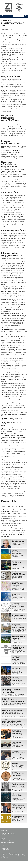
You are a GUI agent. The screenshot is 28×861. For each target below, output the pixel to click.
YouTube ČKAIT (5, 850)
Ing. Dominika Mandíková (16, 814)
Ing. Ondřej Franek (15, 592)
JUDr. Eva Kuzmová (15, 571)
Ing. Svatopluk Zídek (15, 783)
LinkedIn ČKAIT (5, 848)
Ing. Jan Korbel (5, 719)
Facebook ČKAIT (5, 847)
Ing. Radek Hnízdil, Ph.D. (6, 27)
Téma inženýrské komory (7, 842)
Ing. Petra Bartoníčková (16, 645)
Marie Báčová (14, 550)
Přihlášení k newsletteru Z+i (8, 835)
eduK (2, 839)
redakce (13, 793)
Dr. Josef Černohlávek (16, 656)
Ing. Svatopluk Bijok (15, 772)
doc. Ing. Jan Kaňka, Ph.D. (16, 603)
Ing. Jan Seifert (14, 561)
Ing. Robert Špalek (15, 582)
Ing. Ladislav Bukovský (16, 751)
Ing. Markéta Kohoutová (16, 624)
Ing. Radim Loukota (15, 740)
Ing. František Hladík (5, 698)
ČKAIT (2, 845)
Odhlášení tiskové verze (7, 833)
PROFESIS (4, 838)
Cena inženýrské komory (7, 841)
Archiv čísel (4, 830)
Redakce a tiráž (5, 832)
